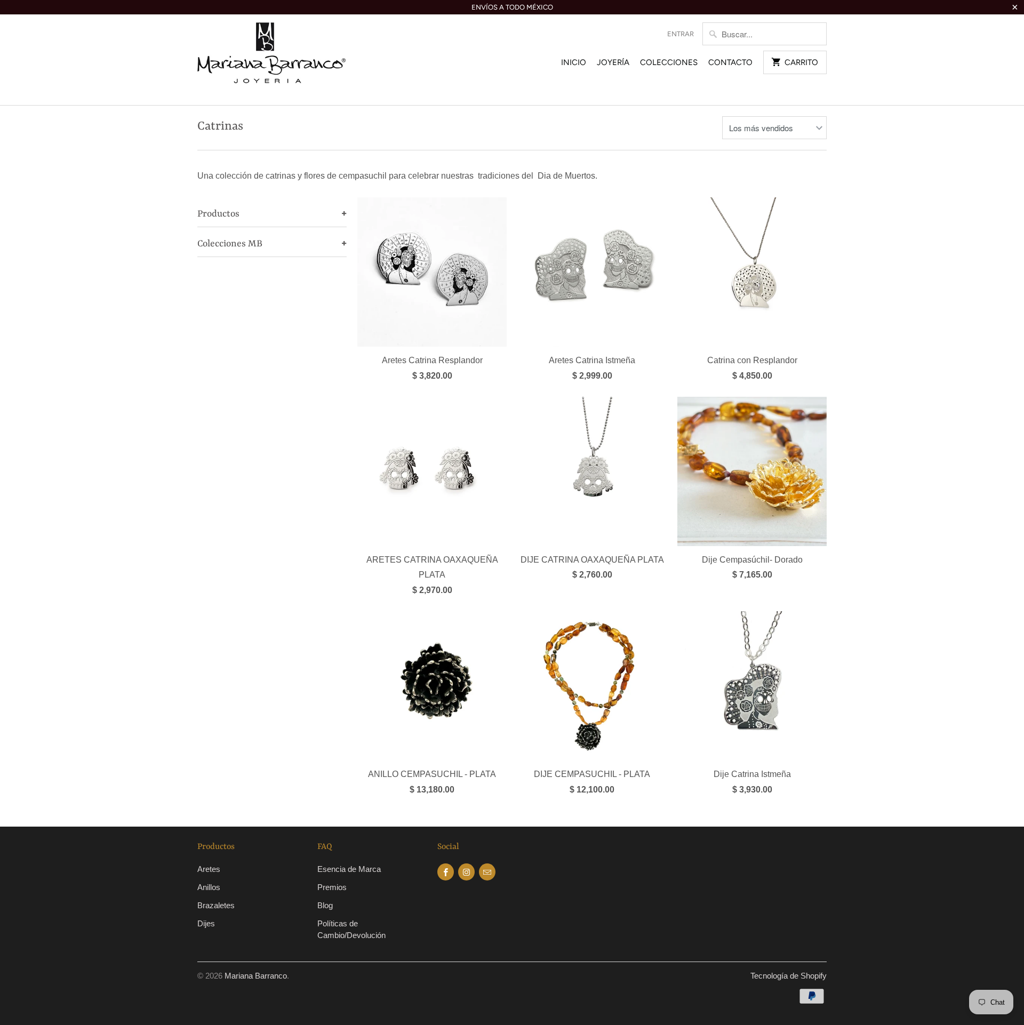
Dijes (206, 923)
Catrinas (220, 126)
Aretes (208, 869)
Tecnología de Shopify (788, 975)
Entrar (680, 34)
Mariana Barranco (256, 975)
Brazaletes (216, 905)
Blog (325, 905)
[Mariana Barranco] (272, 59)
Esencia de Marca (349, 869)
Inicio (573, 62)
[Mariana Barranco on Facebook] (445, 871)
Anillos (208, 887)
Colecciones (669, 62)
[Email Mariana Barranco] (487, 871)
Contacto (730, 62)
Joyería (613, 62)
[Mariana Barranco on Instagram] (466, 871)
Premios (332, 887)
